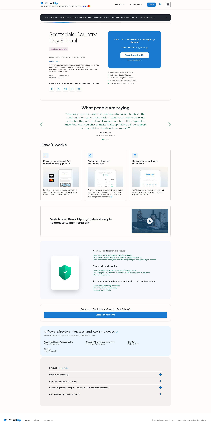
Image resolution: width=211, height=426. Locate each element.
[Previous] (41, 124)
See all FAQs (63, 368)
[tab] (103, 140)
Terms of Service (194, 420)
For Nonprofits (136, 4)
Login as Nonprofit (59, 49)
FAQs (27, 420)
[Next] (169, 124)
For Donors (120, 4)
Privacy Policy (181, 420)
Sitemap (204, 420)
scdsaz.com (54, 61)
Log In (151, 4)
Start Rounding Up (134, 55)
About (36, 420)
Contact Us (48, 420)
